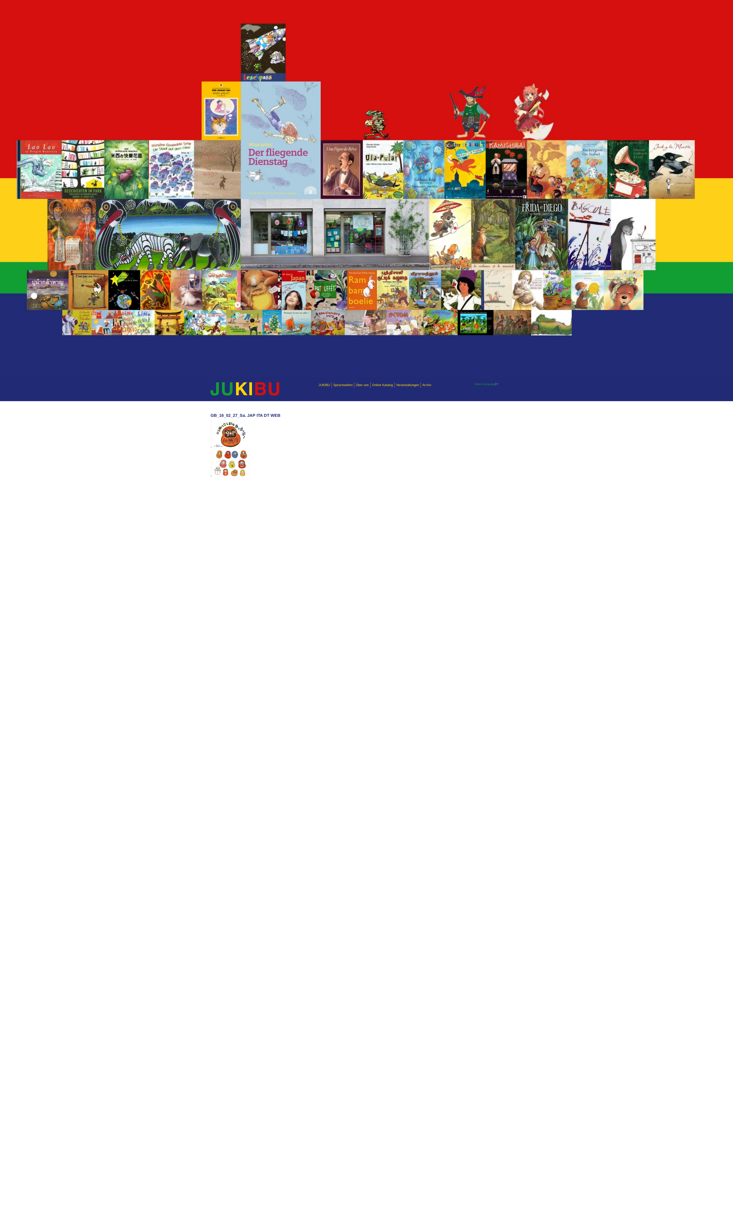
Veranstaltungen (407, 385)
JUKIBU (324, 385)
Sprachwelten (343, 385)
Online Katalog (382, 385)
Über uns (362, 385)
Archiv (426, 385)
